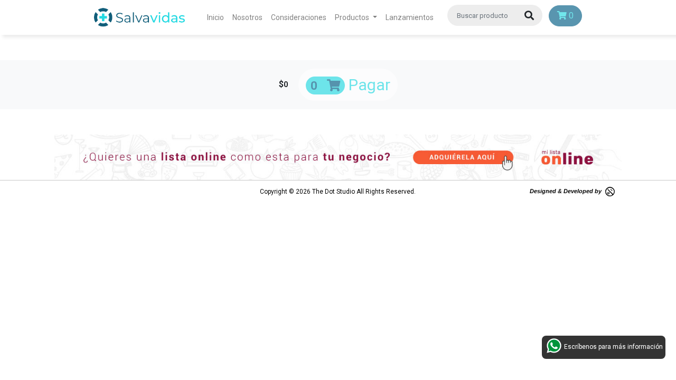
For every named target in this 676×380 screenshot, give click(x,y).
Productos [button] (353, 17)
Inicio (217, 17)
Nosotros (247, 17)
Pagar (350, 84)
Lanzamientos (410, 17)
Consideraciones (298, 17)
